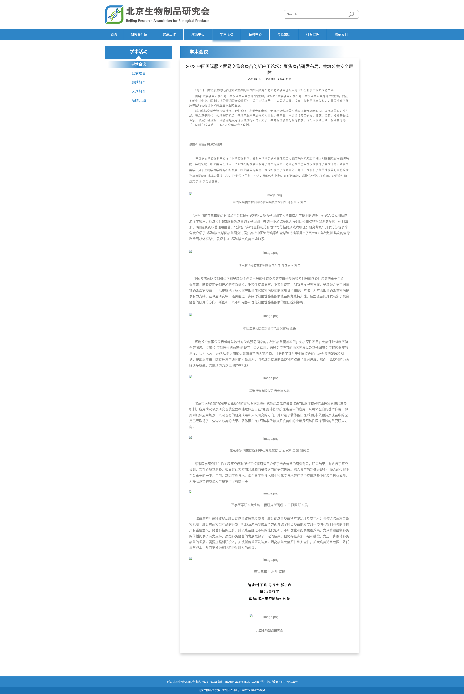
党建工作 (169, 34)
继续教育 (138, 82)
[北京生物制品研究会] (161, 14)
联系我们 (341, 34)
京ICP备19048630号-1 (253, 690)
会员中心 (255, 34)
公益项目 (138, 73)
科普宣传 (312, 34)
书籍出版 (283, 34)
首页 (114, 34)
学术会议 (138, 64)
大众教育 (138, 92)
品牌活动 (138, 101)
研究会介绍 (139, 34)
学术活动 (226, 34)
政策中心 (197, 34)
